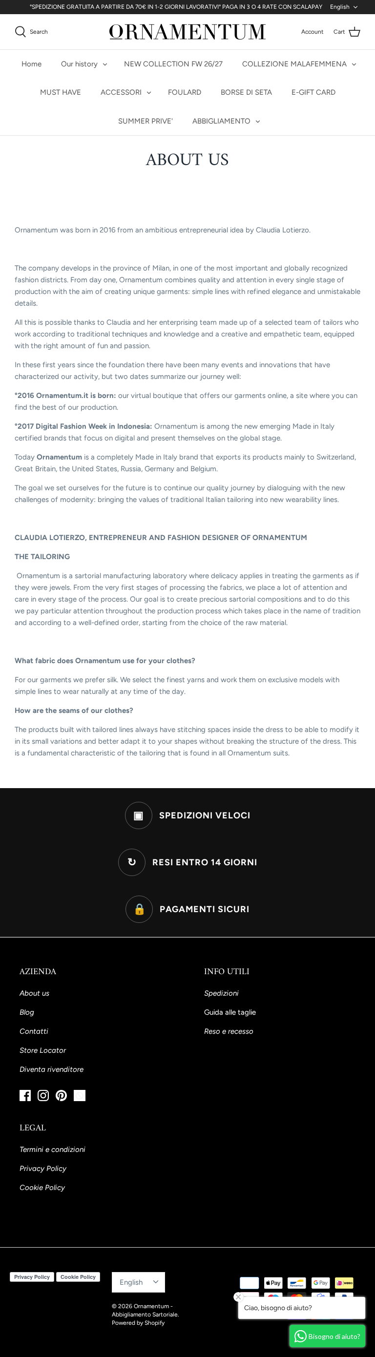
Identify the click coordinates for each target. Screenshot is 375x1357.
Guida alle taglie (230, 1012)
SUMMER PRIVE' (145, 121)
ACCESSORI (121, 92)
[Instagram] (43, 1095)
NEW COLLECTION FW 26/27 (173, 64)
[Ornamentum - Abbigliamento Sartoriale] (187, 32)
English (340, 6)
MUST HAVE (60, 92)
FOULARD (184, 92)
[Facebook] (25, 1095)
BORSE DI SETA (246, 92)
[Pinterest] (61, 1095)
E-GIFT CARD (313, 92)
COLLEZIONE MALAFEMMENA (294, 64)
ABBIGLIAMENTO (221, 121)
